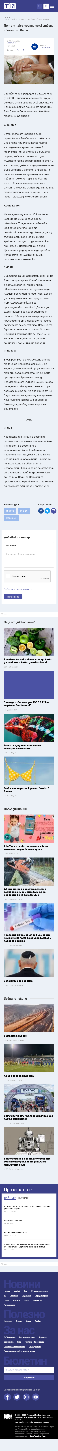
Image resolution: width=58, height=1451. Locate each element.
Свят (26, 1291)
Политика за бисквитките (14, 1347)
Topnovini (8, 1416)
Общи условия (35, 1347)
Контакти (42, 1337)
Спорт (26, 1300)
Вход (46, 6)
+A (17, 50)
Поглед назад (9, 1305)
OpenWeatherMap (37, 1436)
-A (23, 50)
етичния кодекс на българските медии (31, 1422)
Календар (8, 1321)
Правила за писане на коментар (18, 589)
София (6, 1300)
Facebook (7, 1397)
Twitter (16, 1397)
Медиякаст (26, 1296)
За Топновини (9, 1337)
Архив (28, 1321)
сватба (10, 510)
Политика (14, 1296)
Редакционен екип (27, 1337)
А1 (5, 1296)
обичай (24, 510)
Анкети (19, 1321)
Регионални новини (39, 1291)
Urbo (19, 1342)
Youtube (35, 1397)
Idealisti (17, 1291)
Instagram (26, 1397)
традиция (11, 517)
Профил (38, 1321)
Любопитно (37, 1300)
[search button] (39, 6)
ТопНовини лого (10, 6)
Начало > (8, 17)
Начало (7, 1291)
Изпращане (13, 596)
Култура (16, 1300)
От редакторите (41, 1296)
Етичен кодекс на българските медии (19, 1351)
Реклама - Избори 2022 (34, 1342)
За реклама (8, 1342)
